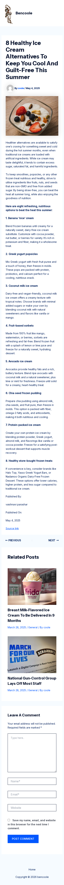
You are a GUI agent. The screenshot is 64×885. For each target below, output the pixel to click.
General (33, 627)
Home (32, 869)
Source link (12, 528)
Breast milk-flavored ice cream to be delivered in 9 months (31, 615)
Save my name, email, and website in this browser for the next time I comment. (32, 824)
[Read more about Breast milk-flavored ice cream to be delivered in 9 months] (32, 586)
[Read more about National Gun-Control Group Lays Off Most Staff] (32, 654)
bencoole (24, 13)
